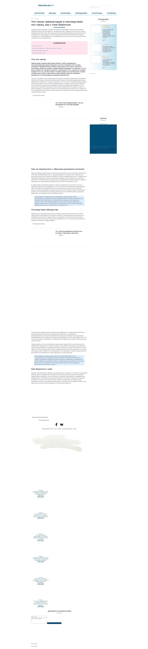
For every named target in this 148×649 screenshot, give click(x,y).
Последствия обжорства (41, 50)
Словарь (111, 13)
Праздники (81, 13)
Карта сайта (34, 640)
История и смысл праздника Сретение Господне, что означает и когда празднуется (109, 49)
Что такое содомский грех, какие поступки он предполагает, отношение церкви (40, 603)
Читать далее (41, 496)
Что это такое (38, 46)
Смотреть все (93, 73)
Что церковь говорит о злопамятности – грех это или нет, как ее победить (41, 515)
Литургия (39, 13)
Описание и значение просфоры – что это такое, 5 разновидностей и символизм (40, 580)
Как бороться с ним (40, 53)
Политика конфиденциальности (40, 641)
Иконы (52, 13)
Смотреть (103, 111)
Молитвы (66, 13)
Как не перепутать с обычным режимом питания (48, 48)
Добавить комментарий (54, 623)
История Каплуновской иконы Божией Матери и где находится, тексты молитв (103, 147)
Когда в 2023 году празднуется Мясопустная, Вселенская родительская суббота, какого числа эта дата (109, 33)
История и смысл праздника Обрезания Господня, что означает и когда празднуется (109, 62)
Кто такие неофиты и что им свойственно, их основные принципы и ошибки (40, 559)
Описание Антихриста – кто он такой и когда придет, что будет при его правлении (40, 493)
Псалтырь (97, 13)
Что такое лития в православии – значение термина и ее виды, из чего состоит (40, 537)
